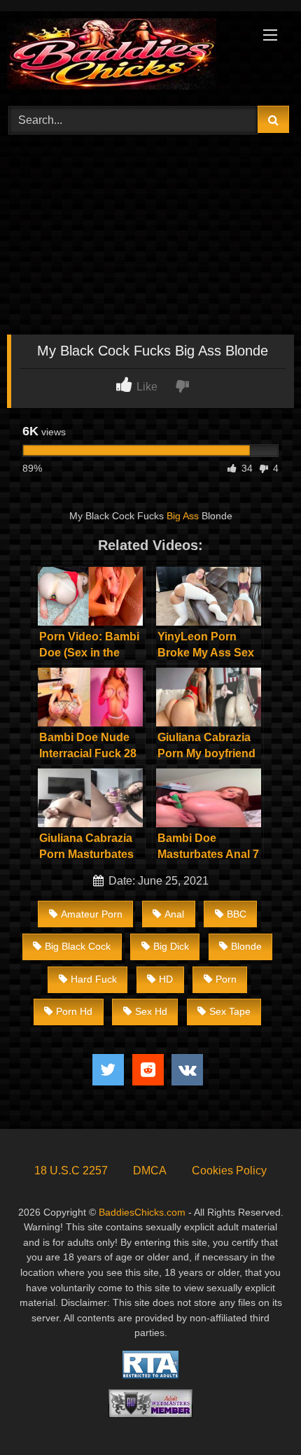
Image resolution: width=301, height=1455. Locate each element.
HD (166, 979)
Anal (174, 914)
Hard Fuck (94, 979)
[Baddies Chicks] (123, 56)
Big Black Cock (78, 946)
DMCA (150, 1170)
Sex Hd (151, 1011)
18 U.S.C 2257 (71, 1170)
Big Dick (171, 946)
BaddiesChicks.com (142, 1212)
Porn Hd (74, 1011)
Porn (226, 979)
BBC (236, 914)
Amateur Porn (91, 914)
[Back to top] (257, 1413)
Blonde (246, 946)
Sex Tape (230, 1011)
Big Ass (183, 515)
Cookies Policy (229, 1170)
